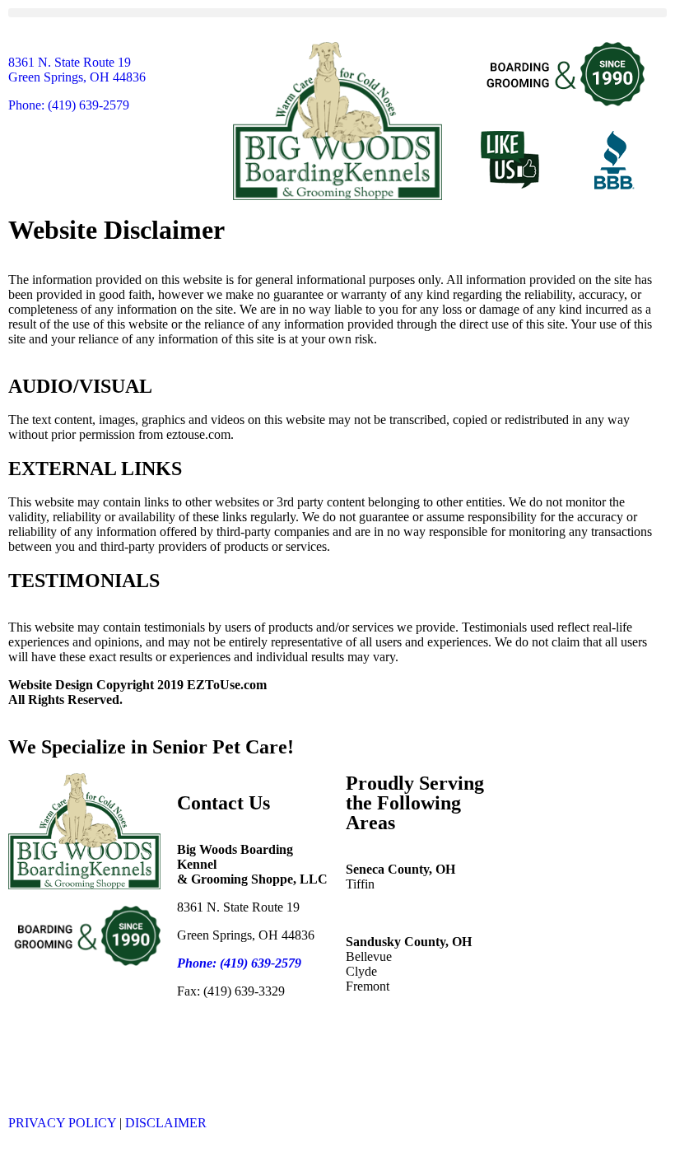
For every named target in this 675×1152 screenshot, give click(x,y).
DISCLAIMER (166, 1123)
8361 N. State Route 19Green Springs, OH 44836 (77, 69)
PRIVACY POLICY (62, 1123)
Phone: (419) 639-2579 (68, 105)
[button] (337, 12)
